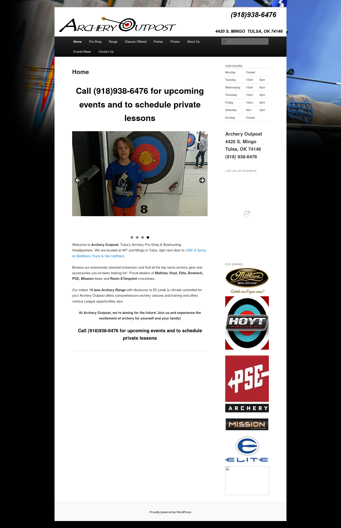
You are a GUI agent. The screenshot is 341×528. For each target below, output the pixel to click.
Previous (77, 180)
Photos (175, 41)
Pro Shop (95, 41)
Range (113, 41)
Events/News (82, 51)
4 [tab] (148, 237)
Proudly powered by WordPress (170, 512)
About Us (193, 41)
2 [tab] (137, 237)
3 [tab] (142, 237)
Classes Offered (135, 41)
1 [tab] (132, 237)
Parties (158, 41)
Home (77, 41)
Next (201, 180)
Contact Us (106, 51)
